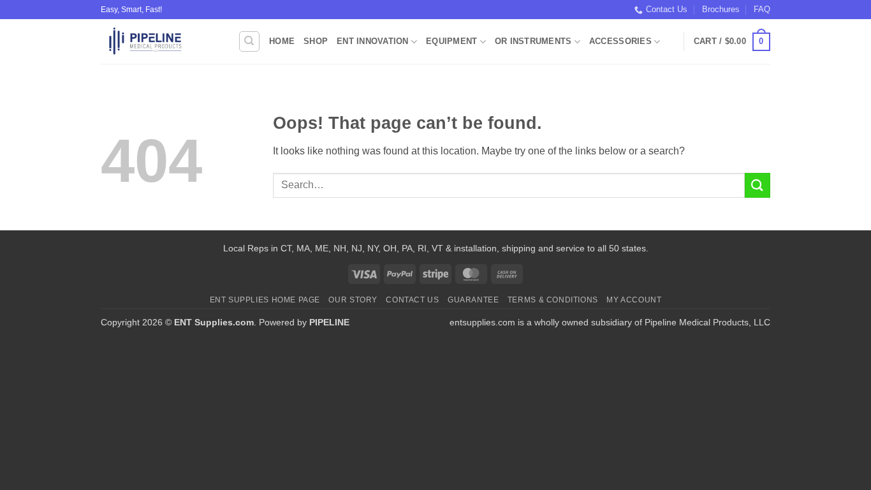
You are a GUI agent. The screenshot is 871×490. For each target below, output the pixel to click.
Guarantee (473, 299)
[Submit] (757, 185)
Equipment (451, 41)
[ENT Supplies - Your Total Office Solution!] (160, 41)
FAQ (762, 9)
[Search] (249, 41)
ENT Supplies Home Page (265, 299)
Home (282, 41)
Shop (316, 41)
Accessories (620, 41)
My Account (633, 299)
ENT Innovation (373, 41)
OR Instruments (533, 41)
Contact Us (666, 9)
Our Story (352, 299)
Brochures (721, 9)
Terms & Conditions (553, 299)
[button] (732, 42)
